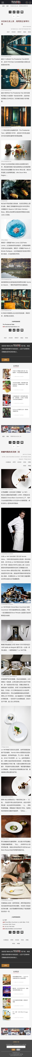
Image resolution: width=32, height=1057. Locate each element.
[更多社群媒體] (30, 2)
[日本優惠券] (16, 429)
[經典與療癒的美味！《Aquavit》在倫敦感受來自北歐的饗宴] (16, 980)
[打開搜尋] (27, 2)
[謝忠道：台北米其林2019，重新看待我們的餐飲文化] (16, 991)
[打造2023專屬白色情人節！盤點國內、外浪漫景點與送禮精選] (16, 374)
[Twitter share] (14, 12)
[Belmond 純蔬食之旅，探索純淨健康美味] (16, 412)
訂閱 (5, 360)
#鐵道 (24, 32)
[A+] (18, 16)
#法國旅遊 (8, 462)
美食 (8, 436)
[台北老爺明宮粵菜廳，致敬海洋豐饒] (16, 1003)
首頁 (3, 6)
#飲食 (29, 32)
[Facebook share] (10, 12)
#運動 (29, 462)
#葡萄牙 (19, 32)
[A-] (14, 16)
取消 (18, 1049)
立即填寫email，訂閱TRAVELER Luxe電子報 (16, 1044)
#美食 (24, 462)
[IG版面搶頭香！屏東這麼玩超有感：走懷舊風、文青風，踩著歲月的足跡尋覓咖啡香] (16, 400)
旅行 (8, 6)
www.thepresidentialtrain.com (12, 326)
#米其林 (14, 32)
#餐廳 (29, 465)
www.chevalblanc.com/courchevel (13, 928)
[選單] (3, 3)
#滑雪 (14, 462)
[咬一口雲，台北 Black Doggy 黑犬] (16, 1015)
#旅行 (8, 32)
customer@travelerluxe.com (16, 1055)
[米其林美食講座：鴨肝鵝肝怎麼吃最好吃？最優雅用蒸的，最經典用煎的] (16, 387)
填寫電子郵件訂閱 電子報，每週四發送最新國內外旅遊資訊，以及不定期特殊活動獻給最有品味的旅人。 (16, 349)
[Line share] (22, 12)
